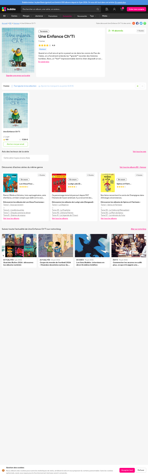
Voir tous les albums (11, 218)
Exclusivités (67, 16)
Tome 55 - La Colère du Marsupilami (115, 210)
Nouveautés (82, 16)
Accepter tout (127, 470)
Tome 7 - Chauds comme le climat (17, 213)
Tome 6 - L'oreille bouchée (13, 210)
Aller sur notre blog (138, 229)
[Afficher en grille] (137, 86)
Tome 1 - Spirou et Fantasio (111, 205)
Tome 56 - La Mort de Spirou (112, 213)
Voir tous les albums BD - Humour (133, 167)
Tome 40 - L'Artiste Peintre (62, 213)
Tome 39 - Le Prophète (61, 210)
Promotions (52, 16)
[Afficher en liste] (142, 86)
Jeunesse (39, 16)
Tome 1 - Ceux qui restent (13, 205)
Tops (92, 16)
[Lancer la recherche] (97, 9)
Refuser (141, 470)
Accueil (4, 23)
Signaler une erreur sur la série (18, 75)
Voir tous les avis (139, 151)
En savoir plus (120, 2)
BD (4, 16)
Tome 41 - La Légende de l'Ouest (65, 215)
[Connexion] (114, 9)
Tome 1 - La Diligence (60, 205)
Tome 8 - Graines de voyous (14, 215)
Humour (16, 23)
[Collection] (107, 9)
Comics (14, 16)
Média (104, 16)
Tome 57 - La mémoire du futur (113, 215)
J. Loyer (6, 137)
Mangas (26, 16)
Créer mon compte (136, 9)
